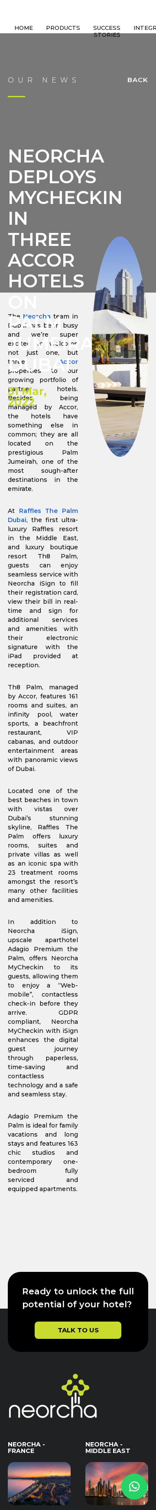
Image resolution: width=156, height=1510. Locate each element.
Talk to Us (78, 1343)
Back (137, 93)
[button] (134, 1487)
